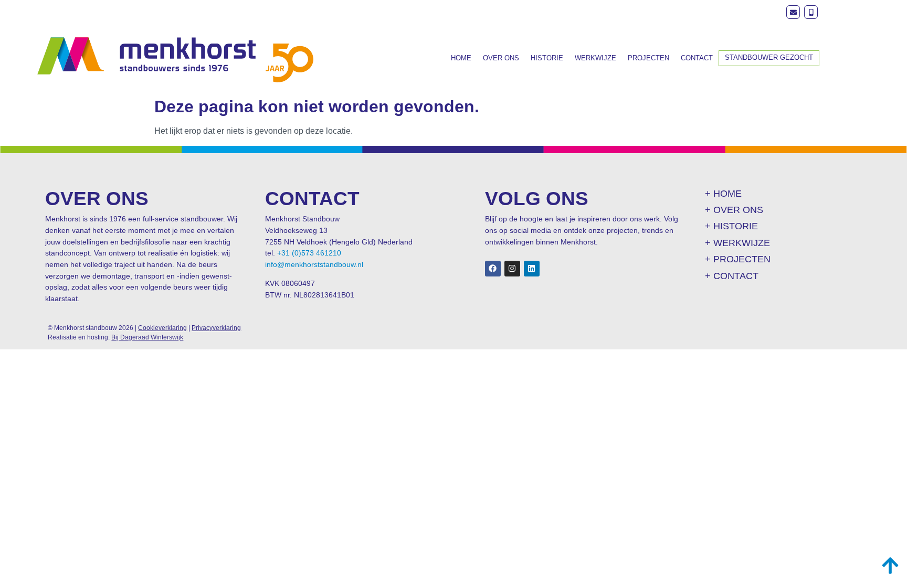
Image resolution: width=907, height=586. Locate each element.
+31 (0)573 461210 (309, 253)
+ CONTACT (731, 276)
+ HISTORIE (731, 226)
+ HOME (723, 193)
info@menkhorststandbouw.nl (314, 264)
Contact (697, 58)
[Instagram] (512, 268)
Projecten (648, 58)
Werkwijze (595, 58)
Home (461, 58)
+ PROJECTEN (738, 259)
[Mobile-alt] (811, 12)
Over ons (501, 58)
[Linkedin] (532, 268)
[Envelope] (793, 12)
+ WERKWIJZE (737, 243)
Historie (547, 58)
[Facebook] (493, 268)
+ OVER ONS (734, 210)
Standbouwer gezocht (769, 57)
